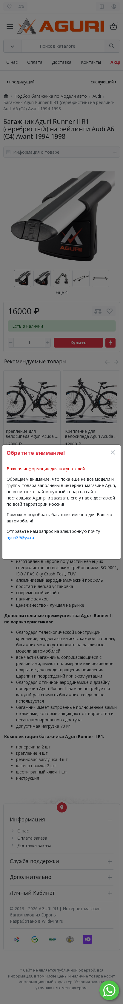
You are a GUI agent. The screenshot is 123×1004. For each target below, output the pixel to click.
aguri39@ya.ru (20, 537)
